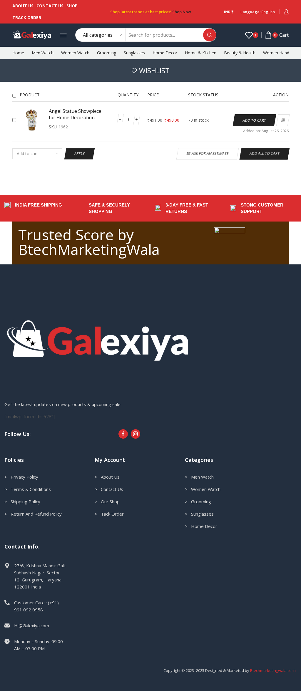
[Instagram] (135, 434)
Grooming (106, 53)
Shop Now (181, 11)
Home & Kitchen (200, 53)
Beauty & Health (239, 53)
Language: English (257, 11)
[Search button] (209, 34)
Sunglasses (134, 53)
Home (18, 53)
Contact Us (49, 6)
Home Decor (165, 53)
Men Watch (42, 53)
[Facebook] (123, 434)
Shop (72, 6)
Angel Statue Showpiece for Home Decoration (75, 114)
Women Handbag (279, 53)
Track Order (26, 17)
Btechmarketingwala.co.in (273, 670)
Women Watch (75, 53)
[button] (254, 120)
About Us (23, 6)
